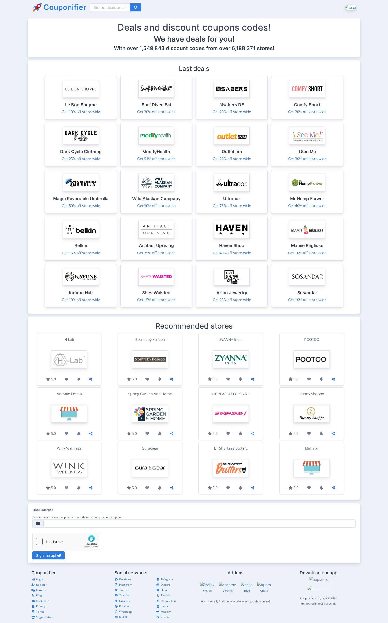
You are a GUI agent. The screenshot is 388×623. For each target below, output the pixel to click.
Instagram (125, 585)
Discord (165, 585)
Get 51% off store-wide (156, 158)
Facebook (125, 579)
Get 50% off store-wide (81, 205)
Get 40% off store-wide (307, 205)
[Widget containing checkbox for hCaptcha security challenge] (66, 541)
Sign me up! (46, 555)
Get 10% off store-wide (81, 111)
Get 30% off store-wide (156, 111)
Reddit (123, 617)
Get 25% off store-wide (81, 158)
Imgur (164, 606)
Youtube (124, 595)
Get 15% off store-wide (81, 252)
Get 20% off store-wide (232, 111)
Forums (41, 590)
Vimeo (165, 617)
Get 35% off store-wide (156, 252)
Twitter (123, 590)
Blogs (39, 595)
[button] (350, 7)
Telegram (167, 579)
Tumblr (165, 595)
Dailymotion (168, 601)
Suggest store (44, 617)
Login (39, 579)
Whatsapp (125, 612)
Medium (166, 612)
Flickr (164, 590)
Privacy (40, 606)
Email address (42, 510)
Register (41, 585)
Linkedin (124, 601)
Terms (40, 612)
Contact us (42, 601)
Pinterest (124, 606)
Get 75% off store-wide (232, 205)
